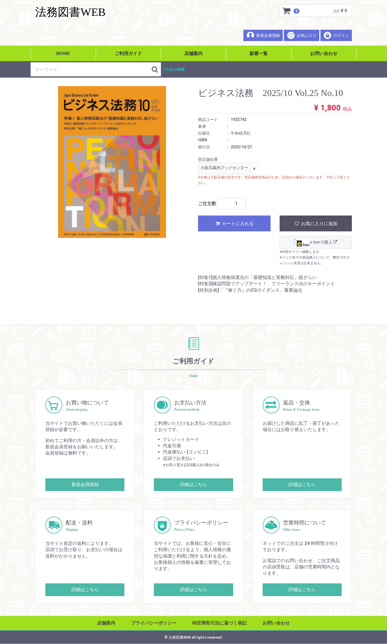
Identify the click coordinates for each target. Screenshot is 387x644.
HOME (63, 53)
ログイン (341, 35)
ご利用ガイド (128, 53)
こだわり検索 (174, 69)
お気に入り (306, 35)
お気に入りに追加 (318, 223)
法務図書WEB (70, 12)
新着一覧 (259, 53)
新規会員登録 (268, 35)
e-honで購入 (321, 242)
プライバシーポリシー (154, 622)
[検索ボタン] (154, 69)
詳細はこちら (193, 484)
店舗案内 (193, 53)
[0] (287, 11)
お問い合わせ (323, 53)
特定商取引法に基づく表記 (219, 622)
